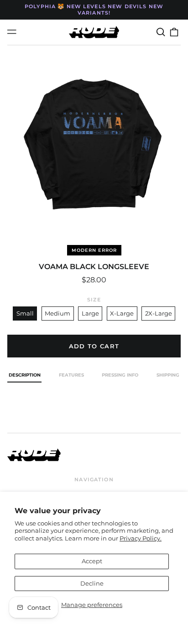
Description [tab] (25, 375)
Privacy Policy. (141, 538)
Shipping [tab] (168, 375)
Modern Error (94, 250)
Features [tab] (71, 375)
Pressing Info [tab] (120, 375)
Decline (92, 583)
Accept (92, 561)
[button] (160, 32)
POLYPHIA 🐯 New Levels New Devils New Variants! (94, 9)
